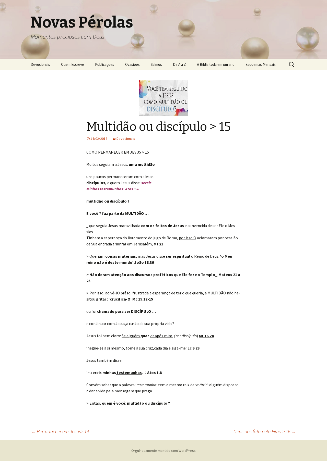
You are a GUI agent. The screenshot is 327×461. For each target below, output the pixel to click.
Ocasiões (132, 64)
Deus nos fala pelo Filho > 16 (264, 431)
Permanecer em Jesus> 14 (60, 431)
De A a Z (179, 64)
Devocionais (40, 64)
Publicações (104, 64)
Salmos (156, 64)
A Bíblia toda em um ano (216, 64)
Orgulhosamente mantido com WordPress (163, 450)
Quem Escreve (72, 64)
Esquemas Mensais (261, 64)
